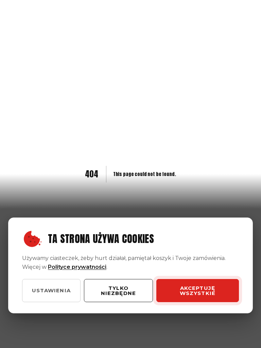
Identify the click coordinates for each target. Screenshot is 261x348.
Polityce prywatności (77, 267)
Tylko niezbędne (118, 290)
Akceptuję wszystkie (198, 290)
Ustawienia (51, 290)
